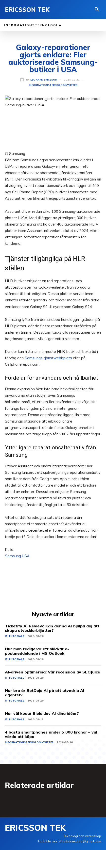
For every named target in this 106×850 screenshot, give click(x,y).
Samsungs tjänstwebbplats (48, 358)
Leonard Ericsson (43, 80)
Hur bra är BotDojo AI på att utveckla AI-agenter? (45, 692)
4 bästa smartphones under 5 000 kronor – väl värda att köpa (51, 734)
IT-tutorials (14, 636)
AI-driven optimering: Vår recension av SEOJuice (52, 672)
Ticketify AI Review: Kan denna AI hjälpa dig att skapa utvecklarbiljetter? (52, 628)
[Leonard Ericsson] (23, 80)
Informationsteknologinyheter (53, 85)
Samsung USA (17, 556)
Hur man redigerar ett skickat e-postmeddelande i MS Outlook (37, 651)
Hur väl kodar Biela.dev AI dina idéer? (42, 713)
